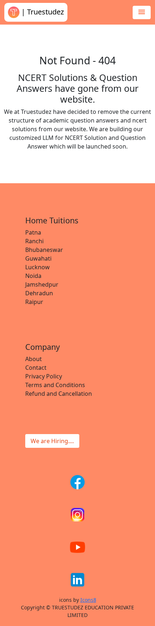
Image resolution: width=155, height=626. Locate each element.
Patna (33, 232)
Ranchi (34, 241)
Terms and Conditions (55, 385)
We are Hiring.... (52, 441)
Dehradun (39, 293)
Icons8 (88, 599)
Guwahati (38, 258)
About (33, 359)
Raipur (34, 302)
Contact (35, 368)
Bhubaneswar (44, 250)
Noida (33, 276)
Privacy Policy (43, 376)
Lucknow (37, 267)
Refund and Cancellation (58, 394)
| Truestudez (41, 12)
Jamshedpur (41, 284)
